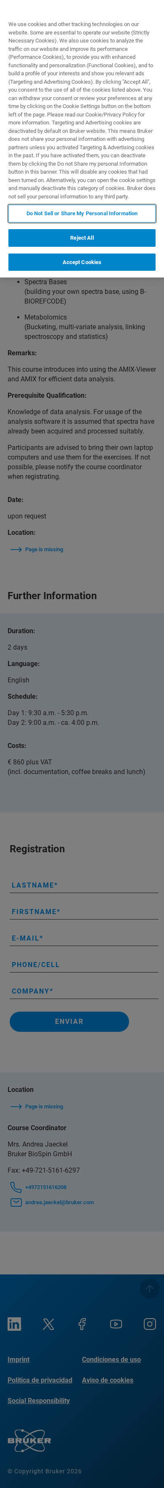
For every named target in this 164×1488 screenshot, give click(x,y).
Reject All (81, 238)
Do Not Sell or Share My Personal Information (82, 213)
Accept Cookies (82, 262)
